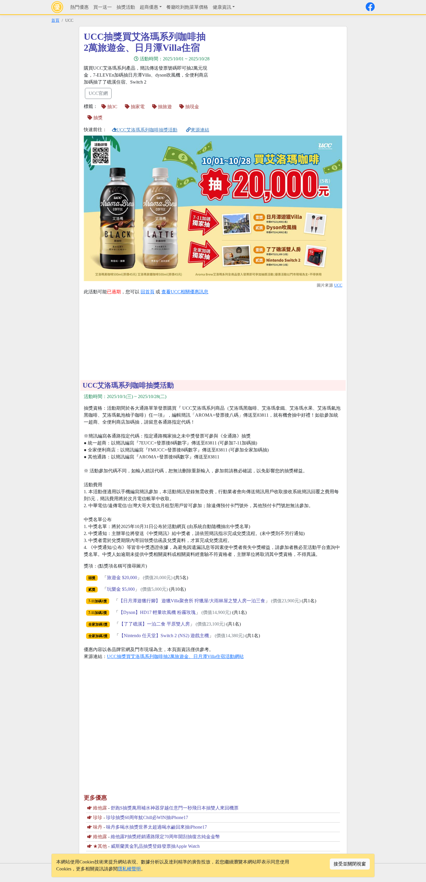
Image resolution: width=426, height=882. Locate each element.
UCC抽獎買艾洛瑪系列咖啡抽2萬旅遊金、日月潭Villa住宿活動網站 (175, 656)
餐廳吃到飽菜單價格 (187, 7)
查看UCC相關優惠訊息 (184, 291)
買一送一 (102, 7)
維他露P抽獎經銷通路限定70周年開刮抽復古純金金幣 (165, 836)
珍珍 (97, 817)
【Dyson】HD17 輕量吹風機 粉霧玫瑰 (157, 612)
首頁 (55, 20)
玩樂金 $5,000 (121, 589)
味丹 (97, 827)
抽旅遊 (164, 106)
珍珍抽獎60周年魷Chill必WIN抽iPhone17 (147, 817)
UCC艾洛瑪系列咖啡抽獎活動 (146, 129)
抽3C (111, 106)
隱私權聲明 (129, 868)
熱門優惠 (79, 7)
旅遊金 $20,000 (122, 577)
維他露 (100, 807)
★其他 (100, 846)
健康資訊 (222, 7)
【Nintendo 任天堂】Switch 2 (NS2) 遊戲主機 (164, 635)
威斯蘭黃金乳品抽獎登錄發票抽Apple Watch (155, 846)
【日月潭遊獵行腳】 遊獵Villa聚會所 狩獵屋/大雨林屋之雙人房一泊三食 (192, 600)
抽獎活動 (125, 7)
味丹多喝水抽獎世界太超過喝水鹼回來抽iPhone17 (156, 827)
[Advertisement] (265, 71)
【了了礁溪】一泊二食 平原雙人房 (154, 623)
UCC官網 (98, 93)
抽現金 (191, 106)
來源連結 (200, 129)
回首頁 (147, 291)
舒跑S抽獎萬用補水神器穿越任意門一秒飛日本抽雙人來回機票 (175, 807)
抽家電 (137, 106)
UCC (338, 285)
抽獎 (97, 117)
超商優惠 (149, 7)
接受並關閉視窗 (350, 863)
